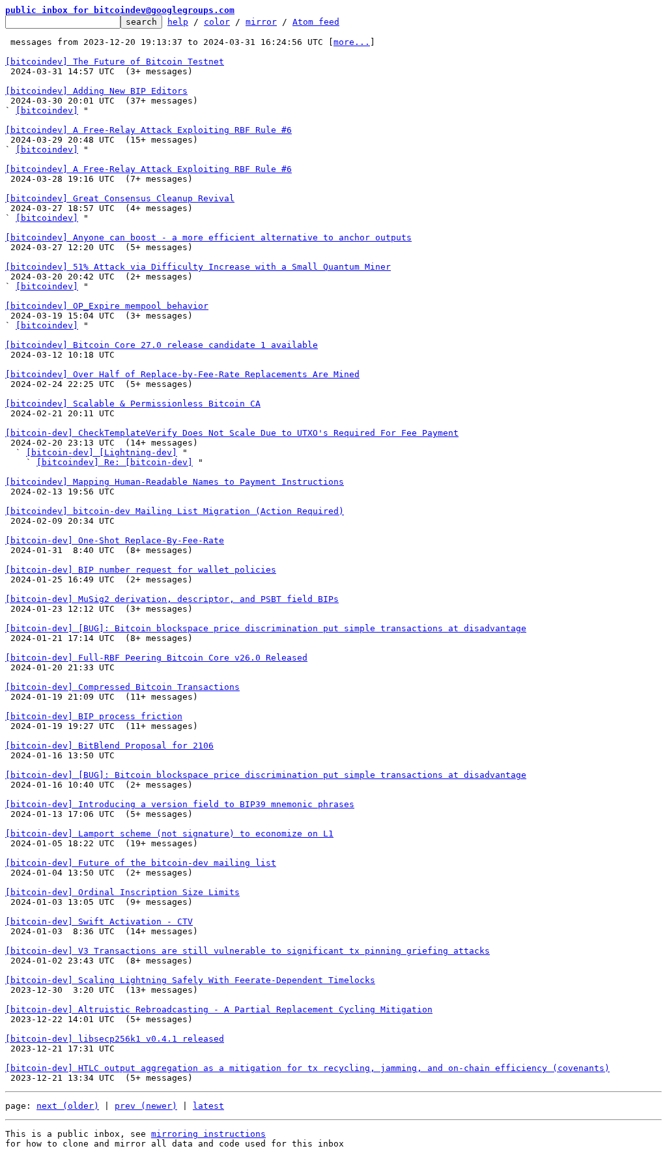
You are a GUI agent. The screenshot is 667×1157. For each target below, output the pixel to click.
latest (208, 1106)
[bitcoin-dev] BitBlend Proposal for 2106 (109, 745)
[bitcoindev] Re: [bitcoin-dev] (114, 462)
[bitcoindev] (47, 110)
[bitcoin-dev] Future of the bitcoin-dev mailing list (140, 863)
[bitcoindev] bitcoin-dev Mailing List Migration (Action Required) (174, 511)
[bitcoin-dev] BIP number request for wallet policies (140, 570)
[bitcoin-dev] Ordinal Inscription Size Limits (122, 892)
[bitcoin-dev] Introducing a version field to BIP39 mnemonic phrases (179, 804)
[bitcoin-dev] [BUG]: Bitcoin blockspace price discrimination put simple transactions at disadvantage (265, 628)
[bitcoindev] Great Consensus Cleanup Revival (119, 198)
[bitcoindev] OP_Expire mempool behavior (106, 306)
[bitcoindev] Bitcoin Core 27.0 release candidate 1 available (161, 345)
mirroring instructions (208, 1134)
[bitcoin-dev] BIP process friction (93, 716)
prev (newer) (146, 1106)
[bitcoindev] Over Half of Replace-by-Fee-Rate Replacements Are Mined (182, 374)
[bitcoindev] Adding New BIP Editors (96, 91)
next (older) (67, 1106)
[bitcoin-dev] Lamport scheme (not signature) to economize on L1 (169, 833)
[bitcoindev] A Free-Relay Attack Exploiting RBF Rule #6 (148, 130)
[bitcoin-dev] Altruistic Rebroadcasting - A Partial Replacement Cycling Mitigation (219, 1009)
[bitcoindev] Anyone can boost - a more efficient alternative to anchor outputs (208, 237)
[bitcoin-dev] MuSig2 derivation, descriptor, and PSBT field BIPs (172, 599)
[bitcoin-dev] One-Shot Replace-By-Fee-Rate (114, 540)
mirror (261, 22)
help (177, 22)
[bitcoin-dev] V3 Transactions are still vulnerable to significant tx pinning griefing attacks (247, 951)
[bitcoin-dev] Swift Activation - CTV (99, 921)
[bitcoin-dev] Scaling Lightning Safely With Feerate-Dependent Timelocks (190, 980)
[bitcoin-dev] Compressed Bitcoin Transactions (122, 687)
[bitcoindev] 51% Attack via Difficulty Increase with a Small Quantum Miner (198, 267)
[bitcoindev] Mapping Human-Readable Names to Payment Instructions (174, 482)
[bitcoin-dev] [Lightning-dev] (101, 452)
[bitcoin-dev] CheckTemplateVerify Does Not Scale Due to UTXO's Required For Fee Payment (232, 433)
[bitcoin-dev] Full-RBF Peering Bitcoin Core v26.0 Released (156, 658)
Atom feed (315, 22)
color (217, 22)
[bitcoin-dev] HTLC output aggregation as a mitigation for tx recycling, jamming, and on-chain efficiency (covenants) (307, 1068)
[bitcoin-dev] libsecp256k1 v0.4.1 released (114, 1039)
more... (352, 42)
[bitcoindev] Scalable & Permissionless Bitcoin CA (133, 403)
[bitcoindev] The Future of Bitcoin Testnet (114, 61)
